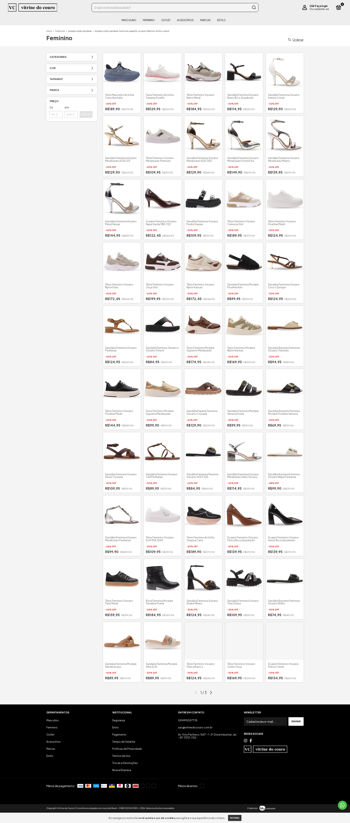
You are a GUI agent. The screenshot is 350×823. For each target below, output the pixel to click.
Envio (115, 727)
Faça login (321, 6)
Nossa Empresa (121, 770)
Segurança (118, 720)
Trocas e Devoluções (125, 763)
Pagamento (119, 734)
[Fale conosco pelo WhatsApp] (342, 805)
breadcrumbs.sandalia (80, 31)
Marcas (205, 20)
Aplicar (86, 114)
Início (49, 31)
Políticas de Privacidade (127, 748)
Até (67, 107)
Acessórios (185, 20)
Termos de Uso (121, 755)
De (51, 107)
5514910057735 (187, 720)
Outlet (166, 20)
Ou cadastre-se (319, 9)
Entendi (234, 818)
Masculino (129, 20)
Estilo (221, 20)
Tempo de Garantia (123, 741)
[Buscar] (253, 7)
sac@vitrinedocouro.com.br (195, 727)
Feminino (149, 20)
